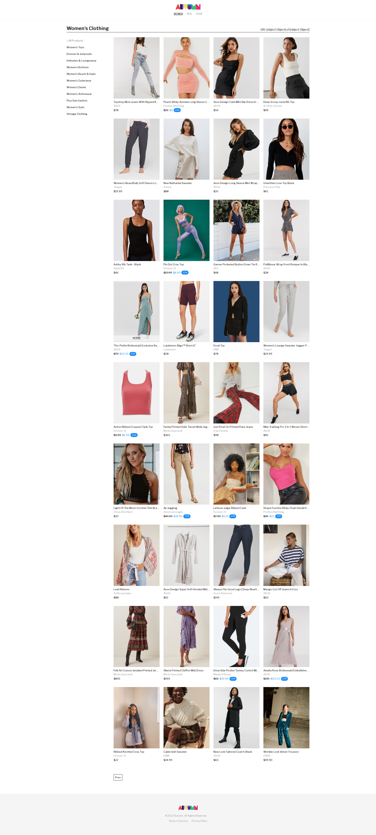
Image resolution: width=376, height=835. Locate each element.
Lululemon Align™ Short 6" (180, 345)
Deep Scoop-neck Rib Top (279, 101)
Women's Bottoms (78, 67)
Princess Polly (271, 187)
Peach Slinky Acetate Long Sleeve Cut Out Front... (193, 101)
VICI (215, 268)
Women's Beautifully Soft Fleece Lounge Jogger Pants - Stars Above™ (156, 183)
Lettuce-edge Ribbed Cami (229, 508)
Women (178, 13)
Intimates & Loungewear (82, 60)
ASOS (117, 105)
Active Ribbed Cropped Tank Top (133, 426)
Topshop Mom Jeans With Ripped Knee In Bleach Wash (147, 101)
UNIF (216, 349)
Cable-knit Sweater (175, 751)
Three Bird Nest (123, 511)
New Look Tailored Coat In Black (232, 751)
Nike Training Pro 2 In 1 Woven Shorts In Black (291, 426)
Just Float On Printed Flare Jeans (233, 426)
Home (199, 13)
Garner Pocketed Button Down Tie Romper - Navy (243, 264)
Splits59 (119, 268)
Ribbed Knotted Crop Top (129, 751)
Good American (222, 593)
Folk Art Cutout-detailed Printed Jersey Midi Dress (144, 670)
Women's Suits (75, 107)
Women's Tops (75, 47)
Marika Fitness (222, 674)
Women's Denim (76, 87)
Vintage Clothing (77, 113)
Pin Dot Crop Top (174, 264)
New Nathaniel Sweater (178, 183)
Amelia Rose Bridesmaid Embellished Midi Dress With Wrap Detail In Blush (308, 670)
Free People (220, 430)
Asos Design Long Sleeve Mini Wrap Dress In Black (244, 183)
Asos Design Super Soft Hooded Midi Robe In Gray (194, 589)
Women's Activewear (79, 93)
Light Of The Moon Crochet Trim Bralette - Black (143, 508)
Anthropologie (122, 593)
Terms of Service (178, 821)
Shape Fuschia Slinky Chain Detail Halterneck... (291, 508)
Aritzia (167, 187)
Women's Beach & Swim (81, 73)
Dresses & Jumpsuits (79, 53)
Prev (118, 777)
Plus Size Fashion (77, 100)
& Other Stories (272, 105)
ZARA (266, 755)
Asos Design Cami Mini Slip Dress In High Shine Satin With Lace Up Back (256, 101)
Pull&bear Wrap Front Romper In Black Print (289, 264)
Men (189, 13)
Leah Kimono (121, 589)
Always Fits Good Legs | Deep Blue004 (236, 589)
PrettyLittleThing (174, 105)
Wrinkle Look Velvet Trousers (281, 751)
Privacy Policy (199, 821)
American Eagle (173, 511)
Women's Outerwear (79, 80)
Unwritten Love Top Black (278, 183)
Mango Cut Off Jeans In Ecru (280, 589)
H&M (166, 755)
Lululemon (170, 349)
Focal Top (219, 345)
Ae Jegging (170, 508)
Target (118, 187)
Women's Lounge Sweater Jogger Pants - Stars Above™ (297, 345)
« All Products (75, 40)
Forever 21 (170, 268)
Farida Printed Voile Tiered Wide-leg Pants (189, 426)
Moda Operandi (173, 430)
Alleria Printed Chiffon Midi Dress (183, 670)
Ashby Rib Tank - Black (127, 264)
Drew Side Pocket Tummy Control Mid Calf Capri (242, 670)
